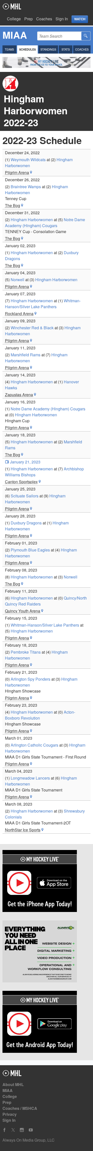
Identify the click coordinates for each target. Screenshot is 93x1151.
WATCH (79, 19)
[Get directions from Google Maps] (31, 172)
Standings (48, 49)
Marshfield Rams (25, 355)
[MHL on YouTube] (31, 1130)
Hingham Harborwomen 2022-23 (35, 110)
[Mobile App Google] (46, 1022)
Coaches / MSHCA (19, 1108)
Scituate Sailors (24, 496)
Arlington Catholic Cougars (34, 745)
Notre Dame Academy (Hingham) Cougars (45, 222)
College (14, 19)
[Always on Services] (46, 952)
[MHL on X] (13, 1130)
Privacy (9, 1114)
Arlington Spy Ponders (30, 679)
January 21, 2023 (24, 462)
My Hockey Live (11, 6)
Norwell (17, 279)
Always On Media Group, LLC (28, 1140)
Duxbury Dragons (26, 523)
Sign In (62, 19)
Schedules (27, 49)
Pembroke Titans (26, 652)
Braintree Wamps (26, 186)
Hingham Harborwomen (32, 219)
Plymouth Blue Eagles (30, 550)
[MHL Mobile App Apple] (46, 882)
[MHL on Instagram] (22, 1130)
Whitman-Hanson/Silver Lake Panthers (43, 303)
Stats (66, 49)
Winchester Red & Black (32, 328)
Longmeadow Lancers (30, 778)
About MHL (13, 1084)
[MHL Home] (12, 1074)
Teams (9, 49)
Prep (28, 19)
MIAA (7, 1090)
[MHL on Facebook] (4, 1130)
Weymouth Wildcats (28, 159)
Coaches (44, 19)
